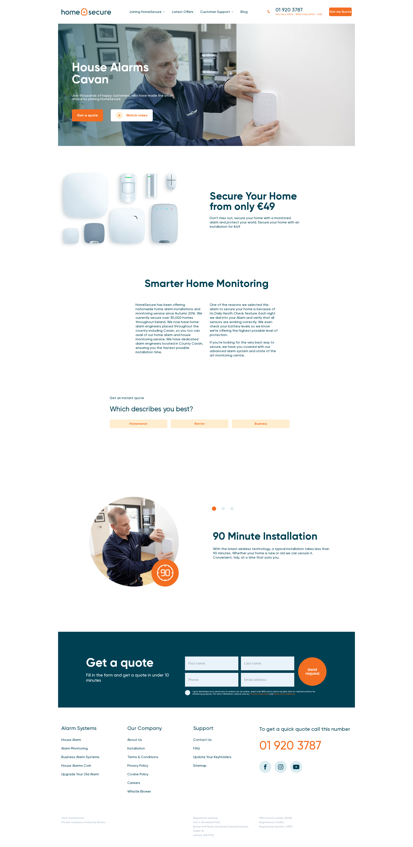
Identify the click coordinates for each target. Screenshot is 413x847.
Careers (133, 783)
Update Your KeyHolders (212, 757)
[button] (214, 508)
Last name (252, 663)
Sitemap (199, 765)
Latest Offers (182, 12)
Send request (312, 671)
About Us (134, 740)
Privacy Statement (259, 694)
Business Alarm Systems (80, 757)
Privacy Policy (137, 765)
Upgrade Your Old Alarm (80, 774)
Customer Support (215, 12)
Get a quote (87, 115)
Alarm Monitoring (74, 748)
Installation (136, 748)
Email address (255, 679)
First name (196, 663)
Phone (193, 679)
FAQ (196, 748)
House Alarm (71, 740)
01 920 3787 (289, 10)
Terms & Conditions (142, 757)
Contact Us (202, 740)
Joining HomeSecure (145, 12)
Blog (244, 12)
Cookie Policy (137, 774)
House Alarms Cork (76, 765)
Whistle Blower (139, 791)
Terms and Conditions (284, 694)
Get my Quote (340, 12)
